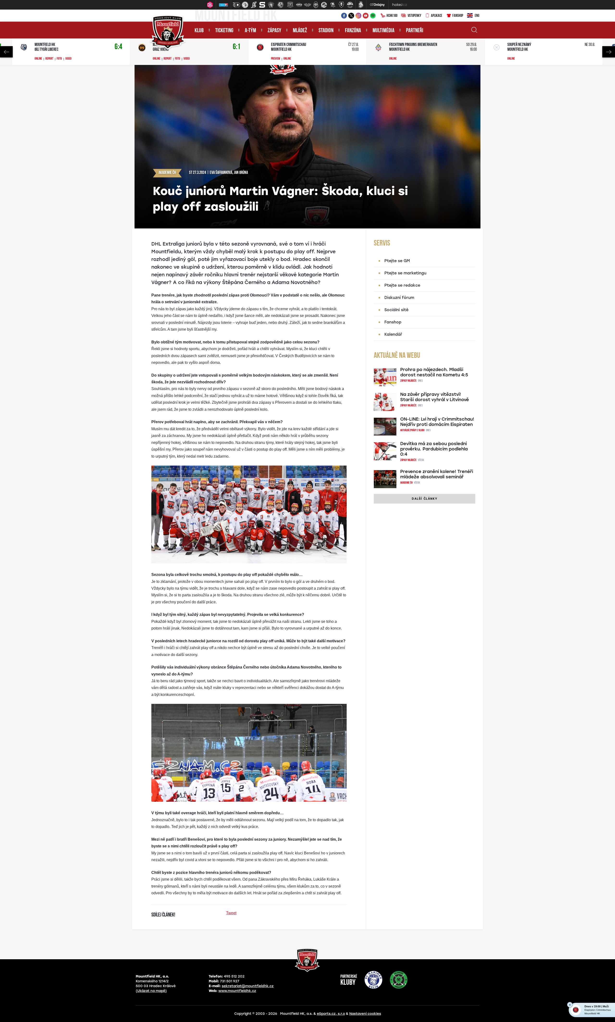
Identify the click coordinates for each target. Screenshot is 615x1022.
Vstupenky (414, 16)
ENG (477, 16)
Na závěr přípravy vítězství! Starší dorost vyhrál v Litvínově (434, 397)
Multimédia (383, 31)
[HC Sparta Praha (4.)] (262, 5)
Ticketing (224, 31)
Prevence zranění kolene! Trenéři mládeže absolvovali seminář (436, 474)
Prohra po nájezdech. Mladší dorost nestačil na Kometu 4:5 (434, 372)
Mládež (300, 31)
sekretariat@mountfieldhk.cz (248, 986)
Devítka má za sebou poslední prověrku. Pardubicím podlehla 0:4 (434, 449)
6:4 (118, 47)
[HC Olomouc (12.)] (332, 5)
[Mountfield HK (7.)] (290, 5)
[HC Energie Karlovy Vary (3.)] (253, 5)
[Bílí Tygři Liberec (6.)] (280, 5)
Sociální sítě (396, 310)
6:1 (236, 47)
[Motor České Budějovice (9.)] (307, 5)
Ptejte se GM (397, 261)
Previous (6, 51)
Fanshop (457, 16)
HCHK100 (392, 16)
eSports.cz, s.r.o (331, 1014)
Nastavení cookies (365, 1014)
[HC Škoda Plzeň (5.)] (271, 5)
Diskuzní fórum (399, 297)
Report (49, 59)
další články (424, 498)
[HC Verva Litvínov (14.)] (350, 5)
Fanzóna (353, 31)
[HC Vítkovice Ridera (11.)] (324, 5)
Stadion (326, 31)
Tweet (231, 913)
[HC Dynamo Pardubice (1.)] (236, 5)
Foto (59, 59)
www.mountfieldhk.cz (237, 991)
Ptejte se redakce (402, 285)
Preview (275, 59)
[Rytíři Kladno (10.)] (316, 5)
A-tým (250, 31)
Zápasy (274, 31)
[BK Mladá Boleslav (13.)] (341, 5)
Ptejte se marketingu (405, 273)
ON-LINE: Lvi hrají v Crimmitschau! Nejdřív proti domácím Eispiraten (437, 421)
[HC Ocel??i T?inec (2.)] (245, 5)
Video (68, 59)
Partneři (414, 31)
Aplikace (436, 16)
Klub (199, 31)
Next (608, 51)
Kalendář (393, 334)
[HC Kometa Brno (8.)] (299, 5)
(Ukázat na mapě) (151, 991)
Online (38, 59)
